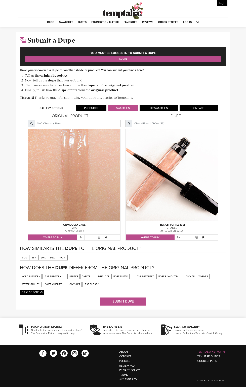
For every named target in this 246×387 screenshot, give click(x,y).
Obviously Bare (74, 225)
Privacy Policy (129, 370)
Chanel (172, 228)
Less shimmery (52, 276)
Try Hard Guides (208, 356)
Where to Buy (52, 237)
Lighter (73, 276)
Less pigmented (145, 276)
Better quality (30, 284)
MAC (74, 228)
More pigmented (168, 276)
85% (33, 257)
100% (62, 257)
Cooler (190, 276)
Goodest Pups (207, 361)
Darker (86, 276)
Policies (124, 361)
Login (222, 3)
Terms (123, 375)
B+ (178, 237)
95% (52, 257)
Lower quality (53, 284)
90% (43, 257)
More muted (120, 276)
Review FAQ (127, 365)
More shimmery (30, 276)
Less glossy (91, 284)
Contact (125, 356)
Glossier (74, 284)
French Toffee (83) (172, 225)
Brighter (103, 276)
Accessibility (128, 379)
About (123, 351)
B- (80, 237)
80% (24, 257)
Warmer (203, 276)
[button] (50, 22)
